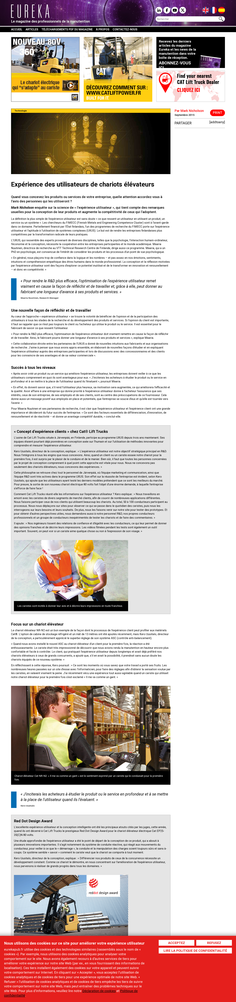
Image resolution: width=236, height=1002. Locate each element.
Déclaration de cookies (99, 991)
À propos (102, 29)
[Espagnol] (221, 10)
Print (217, 113)
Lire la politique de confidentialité (195, 951)
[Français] (213, 10)
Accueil (16, 29)
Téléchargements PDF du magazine (67, 29)
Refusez (214, 943)
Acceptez (176, 943)
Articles (32, 29)
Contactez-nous (125, 29)
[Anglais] (205, 10)
